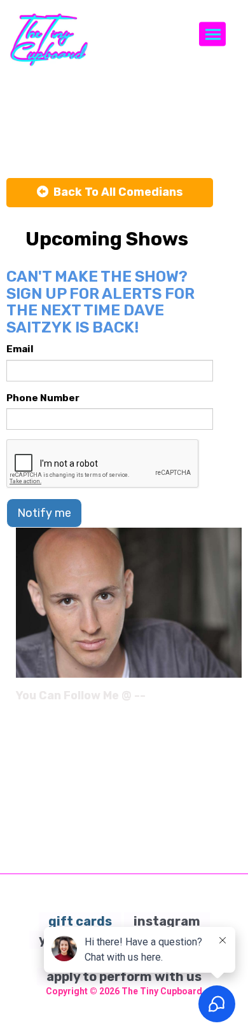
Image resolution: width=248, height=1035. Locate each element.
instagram (167, 921)
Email (20, 349)
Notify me (44, 513)
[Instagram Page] (234, 700)
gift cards (80, 921)
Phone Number (42, 398)
